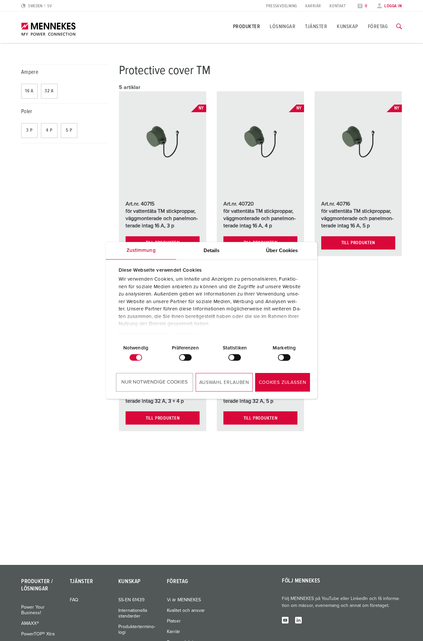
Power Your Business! (33, 610)
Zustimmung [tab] (141, 250)
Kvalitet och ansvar (186, 610)
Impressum (186, 334)
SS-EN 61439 (131, 600)
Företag (378, 26)
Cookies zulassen (282, 382)
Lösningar (282, 26)
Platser (174, 621)
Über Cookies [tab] (282, 250)
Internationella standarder (132, 613)
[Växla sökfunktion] (399, 26)
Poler (26, 111)
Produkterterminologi (136, 629)
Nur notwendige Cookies (154, 382)
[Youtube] (285, 620)
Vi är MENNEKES (184, 600)
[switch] (185, 357)
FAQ (74, 600)
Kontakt (337, 6)
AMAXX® (30, 623)
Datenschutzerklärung (144, 334)
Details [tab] (212, 250)
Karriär (313, 6)
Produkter (246, 26)
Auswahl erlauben (224, 382)
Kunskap (347, 26)
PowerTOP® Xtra (38, 634)
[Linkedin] (298, 620)
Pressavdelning (281, 6)
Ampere (29, 72)
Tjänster (316, 26)
